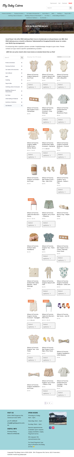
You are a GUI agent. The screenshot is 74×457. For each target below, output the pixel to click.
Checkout (64, 3)
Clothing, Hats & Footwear (15, 15)
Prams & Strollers (6, 13)
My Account (53, 3)
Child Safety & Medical (58, 15)
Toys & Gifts (67, 13)
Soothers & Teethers (31, 17)
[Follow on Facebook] (50, 428)
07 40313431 (13, 421)
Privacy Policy (12, 431)
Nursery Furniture (18, 13)
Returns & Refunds (13, 433)
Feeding (59, 13)
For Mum (47, 15)
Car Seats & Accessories (33, 13)
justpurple (23, 454)
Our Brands (43, 17)
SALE (70, 3)
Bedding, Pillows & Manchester (33, 15)
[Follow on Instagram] (53, 428)
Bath (53, 13)
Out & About (45, 13)
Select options (31, 86)
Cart (59, 3)
